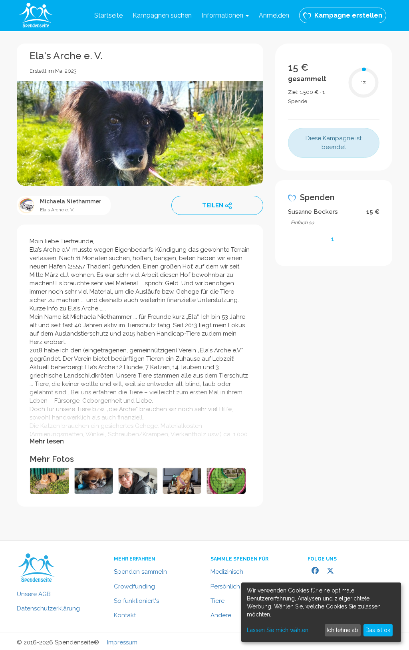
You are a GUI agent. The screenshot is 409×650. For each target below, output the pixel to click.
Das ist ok (377, 630)
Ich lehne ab (342, 630)
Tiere (217, 600)
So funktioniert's (136, 600)
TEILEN (212, 205)
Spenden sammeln (140, 571)
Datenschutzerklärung (48, 608)
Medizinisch (226, 571)
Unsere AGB (34, 594)
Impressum (122, 642)
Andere (220, 615)
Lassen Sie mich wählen (277, 630)
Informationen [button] (223, 15)
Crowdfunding (134, 586)
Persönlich (225, 586)
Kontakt (125, 615)
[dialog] (321, 612)
